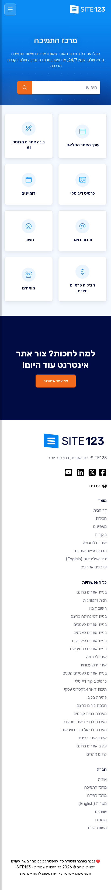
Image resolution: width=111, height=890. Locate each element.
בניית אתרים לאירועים (89, 640)
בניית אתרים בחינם (92, 592)
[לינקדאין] (80, 472)
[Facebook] (103, 472)
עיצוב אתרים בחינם (92, 746)
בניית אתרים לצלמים (90, 632)
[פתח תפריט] (10, 9)
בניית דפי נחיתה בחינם (89, 616)
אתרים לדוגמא (95, 542)
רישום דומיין (98, 608)
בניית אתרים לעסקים (90, 624)
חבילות (101, 518)
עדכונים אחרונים (94, 567)
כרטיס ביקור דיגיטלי (91, 681)
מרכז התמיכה (95, 787)
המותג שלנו (97, 827)
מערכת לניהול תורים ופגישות (84, 729)
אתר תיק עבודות (94, 665)
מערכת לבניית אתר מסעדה (85, 721)
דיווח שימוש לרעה (45, 873)
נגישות (24, 873)
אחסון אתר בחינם (93, 738)
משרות (93, 803)
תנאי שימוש (83, 873)
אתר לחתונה (96, 657)
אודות (102, 779)
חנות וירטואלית (95, 600)
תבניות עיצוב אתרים (91, 550)
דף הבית (100, 510)
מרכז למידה (97, 795)
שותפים (101, 811)
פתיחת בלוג (97, 697)
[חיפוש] (24, 87)
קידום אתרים (96, 754)
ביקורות (101, 534)
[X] (92, 472)
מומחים (101, 819)
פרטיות (66, 873)
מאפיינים (100, 526)
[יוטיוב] (68, 472)
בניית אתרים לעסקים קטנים (85, 673)
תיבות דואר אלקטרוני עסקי (85, 689)
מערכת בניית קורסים (90, 713)
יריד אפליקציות (86, 559)
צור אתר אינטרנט (55, 381)
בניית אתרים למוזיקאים (88, 648)
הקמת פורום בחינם (92, 705)
